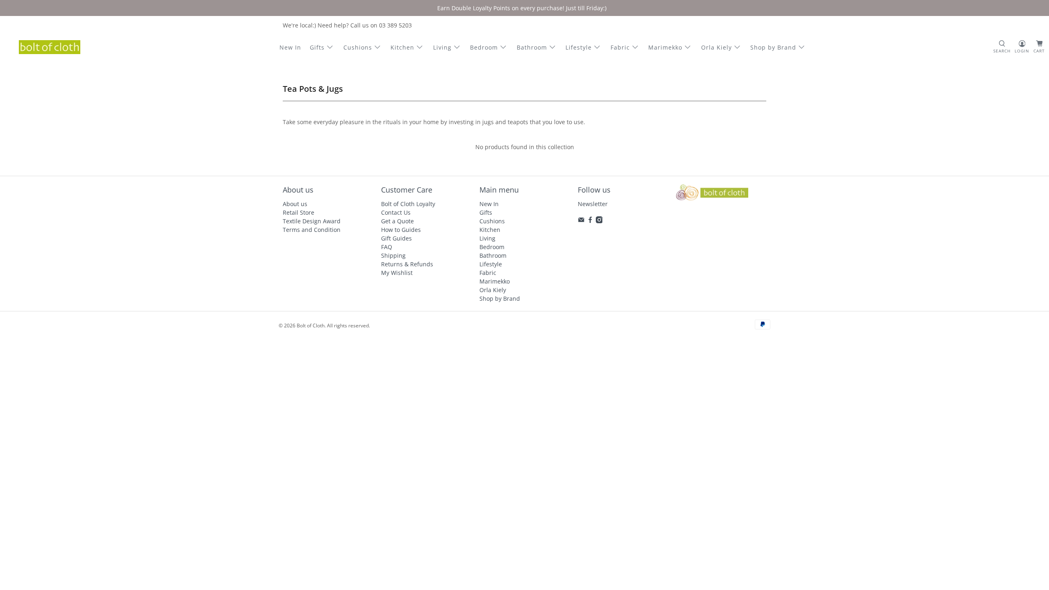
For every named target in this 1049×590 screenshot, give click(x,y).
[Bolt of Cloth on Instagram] (599, 221)
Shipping (393, 255)
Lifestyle (578, 47)
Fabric (620, 47)
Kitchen (402, 47)
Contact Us (396, 212)
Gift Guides (396, 238)
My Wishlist (397, 273)
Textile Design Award (312, 221)
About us (295, 204)
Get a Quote (397, 221)
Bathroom (532, 47)
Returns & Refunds (407, 264)
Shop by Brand (773, 47)
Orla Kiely (716, 47)
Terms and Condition (312, 230)
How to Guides (401, 230)
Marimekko (665, 47)
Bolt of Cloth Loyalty (408, 204)
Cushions (357, 47)
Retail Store (298, 212)
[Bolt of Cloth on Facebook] (590, 221)
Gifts (317, 47)
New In (290, 47)
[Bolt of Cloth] (50, 47)
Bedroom (484, 47)
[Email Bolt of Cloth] (581, 221)
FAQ (386, 247)
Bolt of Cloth (311, 325)
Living (442, 47)
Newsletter (593, 204)
